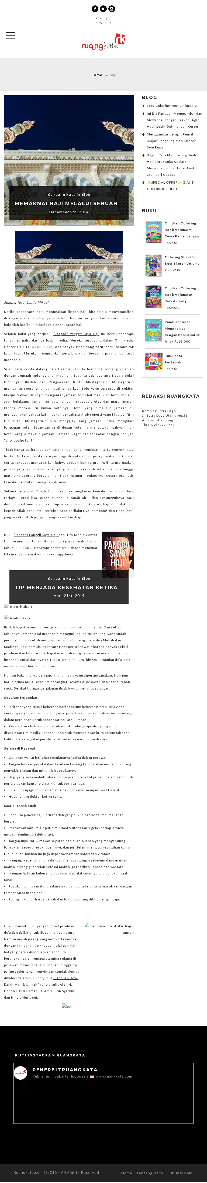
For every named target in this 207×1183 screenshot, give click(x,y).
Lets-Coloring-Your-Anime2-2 (172, 106)
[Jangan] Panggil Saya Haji (36, 535)
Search (99, 21)
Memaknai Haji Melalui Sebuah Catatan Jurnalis (97, 204)
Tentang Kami (149, 1173)
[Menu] (10, 35)
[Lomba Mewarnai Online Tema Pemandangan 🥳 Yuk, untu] (58, 1111)
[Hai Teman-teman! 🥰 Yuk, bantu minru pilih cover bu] (148, 1111)
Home (96, 74)
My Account (108, 21)
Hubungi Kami (180, 1173)
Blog (86, 194)
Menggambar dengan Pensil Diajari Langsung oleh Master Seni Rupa (171, 140)
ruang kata (65, 194)
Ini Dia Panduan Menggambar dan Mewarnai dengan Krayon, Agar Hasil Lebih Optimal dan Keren (174, 119)
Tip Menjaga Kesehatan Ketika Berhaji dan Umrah (99, 588)
